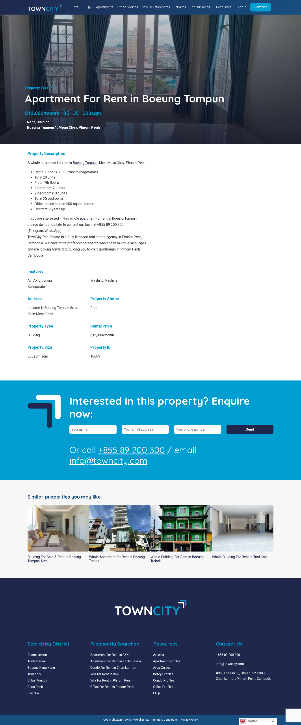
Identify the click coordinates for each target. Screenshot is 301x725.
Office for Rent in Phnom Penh (112, 687)
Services (179, 7)
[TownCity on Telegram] (230, 689)
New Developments (155, 7)
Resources (223, 7)
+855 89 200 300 (131, 449)
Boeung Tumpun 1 (42, 127)
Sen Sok (33, 693)
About (242, 7)
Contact (260, 7)
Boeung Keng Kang (41, 668)
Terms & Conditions (165, 719)
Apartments (104, 7)
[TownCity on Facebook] (217, 689)
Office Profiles (163, 687)
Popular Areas (200, 7)
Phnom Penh (89, 127)
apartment (87, 218)
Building (43, 122)
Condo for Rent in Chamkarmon (113, 668)
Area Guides (162, 668)
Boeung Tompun (85, 163)
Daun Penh (35, 687)
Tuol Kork (34, 674)
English (251, 721)
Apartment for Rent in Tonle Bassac (116, 661)
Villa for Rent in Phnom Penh (111, 680)
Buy (87, 7)
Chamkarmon (37, 655)
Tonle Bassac (37, 661)
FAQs (156, 693)
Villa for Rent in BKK (104, 674)
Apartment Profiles (166, 661)
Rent (75, 7)
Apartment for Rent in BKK (109, 655)
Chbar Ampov (37, 680)
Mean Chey (68, 127)
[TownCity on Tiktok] (234, 689)
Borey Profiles (163, 674)
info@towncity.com (108, 460)
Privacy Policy (189, 719)
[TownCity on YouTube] (224, 689)
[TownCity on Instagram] (227, 689)
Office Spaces (127, 7)
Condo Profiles (163, 680)
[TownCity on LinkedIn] (221, 689)
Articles (158, 655)
